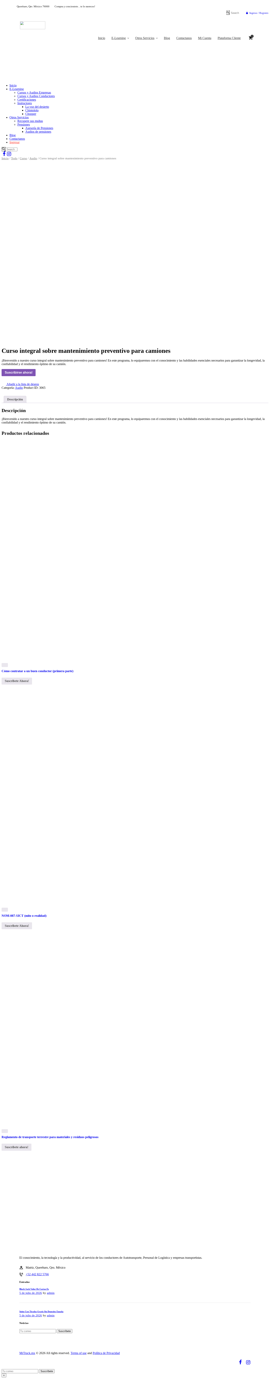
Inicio (5, 158)
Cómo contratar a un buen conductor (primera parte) (37, 671)
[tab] (15, 399)
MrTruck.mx (27, 1353)
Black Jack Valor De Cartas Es (34, 1289)
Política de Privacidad (106, 1353)
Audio (33, 158)
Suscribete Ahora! (17, 681)
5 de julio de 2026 (30, 1292)
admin (51, 1292)
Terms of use (79, 1353)
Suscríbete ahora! (16, 1147)
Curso (23, 158)
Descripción (15, 399)
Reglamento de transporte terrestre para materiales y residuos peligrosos (50, 1137)
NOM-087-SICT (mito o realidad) (24, 915)
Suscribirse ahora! (18, 372)
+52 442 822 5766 (37, 1274)
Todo (14, 158)
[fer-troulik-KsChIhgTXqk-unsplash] (135, 252)
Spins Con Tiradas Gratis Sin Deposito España (41, 1311)
